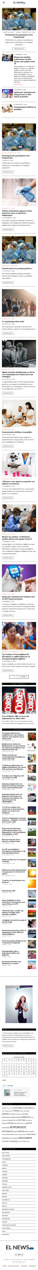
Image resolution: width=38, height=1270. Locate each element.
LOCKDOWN (27, 1108)
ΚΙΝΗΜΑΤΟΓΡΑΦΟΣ (8, 1209)
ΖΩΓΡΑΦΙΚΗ (6, 1200)
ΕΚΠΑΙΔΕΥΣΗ (19, 1114)
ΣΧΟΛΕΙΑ (5, 1141)
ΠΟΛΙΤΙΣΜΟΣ (14, 1138)
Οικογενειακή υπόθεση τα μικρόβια (25, 108)
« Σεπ (4, 1080)
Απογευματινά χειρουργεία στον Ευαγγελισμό (19, 36)
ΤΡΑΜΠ (20, 1141)
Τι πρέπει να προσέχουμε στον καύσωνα (13, 881)
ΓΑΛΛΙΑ (10, 1111)
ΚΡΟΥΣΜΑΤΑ (7, 1131)
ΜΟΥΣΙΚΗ (5, 1215)
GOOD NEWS (5, 479)
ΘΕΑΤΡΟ (19, 1123)
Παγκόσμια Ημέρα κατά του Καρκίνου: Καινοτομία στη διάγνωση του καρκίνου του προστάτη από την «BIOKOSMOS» (12, 798)
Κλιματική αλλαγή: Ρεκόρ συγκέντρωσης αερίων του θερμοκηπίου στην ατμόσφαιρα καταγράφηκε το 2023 (14, 831)
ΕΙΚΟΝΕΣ (12, 1114)
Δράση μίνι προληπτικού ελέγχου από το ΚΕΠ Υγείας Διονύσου (24, 94)
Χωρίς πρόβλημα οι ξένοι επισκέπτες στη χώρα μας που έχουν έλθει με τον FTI (13, 902)
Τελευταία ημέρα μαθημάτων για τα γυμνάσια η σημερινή (14, 942)
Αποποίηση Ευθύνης (13, 1266)
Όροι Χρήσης (24, 1266)
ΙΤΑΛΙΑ (23, 1123)
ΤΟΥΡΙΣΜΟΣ (13, 1141)
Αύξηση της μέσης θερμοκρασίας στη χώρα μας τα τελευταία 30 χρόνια (14, 872)
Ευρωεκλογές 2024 (8, 891)
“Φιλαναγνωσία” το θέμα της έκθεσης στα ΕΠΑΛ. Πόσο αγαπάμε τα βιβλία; (12, 912)
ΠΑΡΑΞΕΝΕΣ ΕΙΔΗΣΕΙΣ (9, 1225)
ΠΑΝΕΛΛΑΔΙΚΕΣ (22, 1134)
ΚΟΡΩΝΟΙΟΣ (14, 651)
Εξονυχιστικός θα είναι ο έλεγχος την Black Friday (11, 840)
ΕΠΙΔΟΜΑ (4, 1120)
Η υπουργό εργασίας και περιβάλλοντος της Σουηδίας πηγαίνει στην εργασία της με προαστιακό (13, 736)
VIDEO (4, 1162)
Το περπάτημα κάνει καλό (13, 321)
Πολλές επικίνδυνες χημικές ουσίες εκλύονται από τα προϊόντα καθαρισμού (17, 213)
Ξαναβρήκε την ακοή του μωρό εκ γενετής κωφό (14, 921)
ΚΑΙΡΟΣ (29, 1123)
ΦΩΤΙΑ (27, 1141)
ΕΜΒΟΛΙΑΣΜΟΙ (6, 1117)
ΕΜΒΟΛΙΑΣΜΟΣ (16, 1117)
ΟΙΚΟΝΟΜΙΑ (9, 1134)
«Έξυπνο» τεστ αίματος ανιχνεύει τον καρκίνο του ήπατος (18, 482)
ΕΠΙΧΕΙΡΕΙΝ (29, 1120)
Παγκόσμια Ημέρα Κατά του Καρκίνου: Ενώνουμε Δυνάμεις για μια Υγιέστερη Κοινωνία (13, 786)
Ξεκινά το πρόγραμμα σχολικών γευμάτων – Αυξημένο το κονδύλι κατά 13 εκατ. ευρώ (14, 820)
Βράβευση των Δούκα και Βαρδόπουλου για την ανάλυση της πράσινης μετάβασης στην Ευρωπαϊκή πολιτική (13, 747)
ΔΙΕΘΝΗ (5, 1114)
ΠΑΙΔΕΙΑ (16, 1134)
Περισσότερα (19, 49)
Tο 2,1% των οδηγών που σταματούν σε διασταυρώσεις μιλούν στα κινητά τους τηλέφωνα (13, 810)
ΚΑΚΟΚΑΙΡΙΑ (6, 1128)
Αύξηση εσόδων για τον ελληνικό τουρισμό (14, 860)
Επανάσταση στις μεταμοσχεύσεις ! (17, 268)
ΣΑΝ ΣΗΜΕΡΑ (25, 1137)
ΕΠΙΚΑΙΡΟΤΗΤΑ (26, 32)
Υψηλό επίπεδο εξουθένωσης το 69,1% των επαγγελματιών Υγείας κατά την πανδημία (18, 374)
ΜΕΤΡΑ (21, 1131)
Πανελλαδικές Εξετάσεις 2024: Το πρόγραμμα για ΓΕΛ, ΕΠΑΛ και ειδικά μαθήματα (14, 932)
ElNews (4, 1266)
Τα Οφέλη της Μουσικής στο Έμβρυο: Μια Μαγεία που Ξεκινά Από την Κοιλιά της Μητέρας (14, 767)
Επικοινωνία (32, 1266)
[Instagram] (22, 1254)
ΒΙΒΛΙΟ (4, 1168)
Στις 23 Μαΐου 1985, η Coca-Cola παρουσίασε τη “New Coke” (15, 717)
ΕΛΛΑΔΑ (18, 32)
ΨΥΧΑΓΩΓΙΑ (5, 1234)
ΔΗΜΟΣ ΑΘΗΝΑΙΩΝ (24, 1111)
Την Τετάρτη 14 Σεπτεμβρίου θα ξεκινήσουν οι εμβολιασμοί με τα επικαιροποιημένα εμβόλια (16, 656)
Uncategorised (6, 1159)
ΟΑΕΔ (3, 1134)
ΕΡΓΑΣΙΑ (4, 1123)
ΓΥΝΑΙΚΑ (16, 1111)
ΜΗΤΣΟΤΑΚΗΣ (29, 1131)
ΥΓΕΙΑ (33, 32)
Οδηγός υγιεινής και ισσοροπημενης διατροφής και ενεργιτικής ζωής (13, 757)
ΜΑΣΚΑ (15, 1131)
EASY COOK (5, 1152)
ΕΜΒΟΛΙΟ (26, 1117)
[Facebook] (16, 1254)
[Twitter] (19, 1254)
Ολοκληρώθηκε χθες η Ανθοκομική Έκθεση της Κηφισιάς (11, 953)
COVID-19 (5, 1108)
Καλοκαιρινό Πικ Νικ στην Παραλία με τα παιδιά (11, 962)
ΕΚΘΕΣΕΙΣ (5, 1181)
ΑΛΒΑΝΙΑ (7, 1111)
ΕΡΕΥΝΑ (10, 1123)
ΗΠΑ (15, 1123)
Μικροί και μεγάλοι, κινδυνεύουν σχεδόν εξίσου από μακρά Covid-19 (24, 60)
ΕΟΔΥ (31, 1117)
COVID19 (11, 1108)
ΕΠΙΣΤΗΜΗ (14, 265)
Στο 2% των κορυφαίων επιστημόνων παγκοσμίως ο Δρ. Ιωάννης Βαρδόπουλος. (14, 851)
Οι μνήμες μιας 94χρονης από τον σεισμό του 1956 (13, 777)
